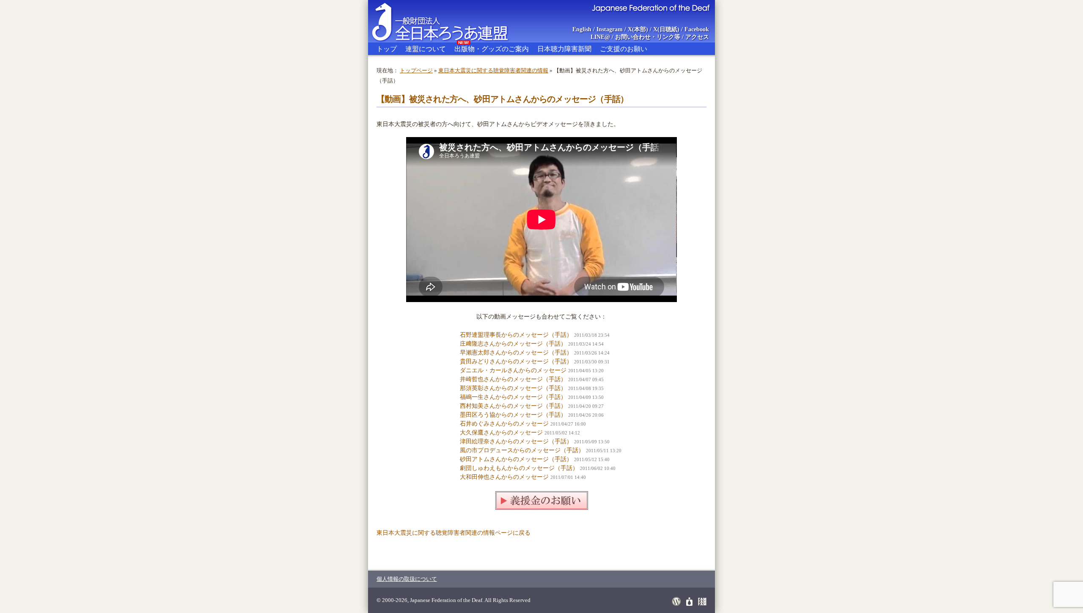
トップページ (416, 70)
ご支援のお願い (623, 48)
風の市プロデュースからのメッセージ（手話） (522, 450)
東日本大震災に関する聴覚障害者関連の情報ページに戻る (454, 533)
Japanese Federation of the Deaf (650, 7)
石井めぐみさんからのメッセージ (504, 424)
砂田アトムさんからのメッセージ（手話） (516, 459)
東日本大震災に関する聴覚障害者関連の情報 (493, 70)
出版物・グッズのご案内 (491, 47)
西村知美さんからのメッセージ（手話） (513, 406)
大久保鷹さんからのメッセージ (501, 432)
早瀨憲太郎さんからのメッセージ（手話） (516, 352)
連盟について (425, 48)
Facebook (696, 29)
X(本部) (638, 29)
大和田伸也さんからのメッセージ (504, 477)
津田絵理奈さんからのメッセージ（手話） (516, 441)
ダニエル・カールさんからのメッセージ (513, 370)
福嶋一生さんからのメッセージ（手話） (513, 397)
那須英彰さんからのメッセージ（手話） (513, 388)
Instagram (609, 29)
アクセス (697, 37)
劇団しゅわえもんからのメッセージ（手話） (519, 468)
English (581, 29)
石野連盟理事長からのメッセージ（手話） (516, 335)
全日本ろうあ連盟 (448, 21)
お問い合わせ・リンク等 (647, 37)
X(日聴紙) (666, 29)
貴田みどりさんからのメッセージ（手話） (516, 361)
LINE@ (600, 37)
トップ (387, 48)
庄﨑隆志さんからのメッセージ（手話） (513, 344)
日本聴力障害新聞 (564, 48)
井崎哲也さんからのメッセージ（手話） (513, 379)
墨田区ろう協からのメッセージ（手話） (513, 415)
